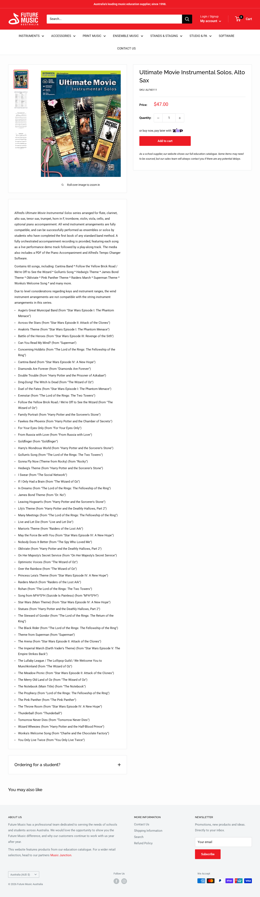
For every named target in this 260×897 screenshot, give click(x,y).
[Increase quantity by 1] (180, 118)
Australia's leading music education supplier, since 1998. (130, 4)
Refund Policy (143, 843)
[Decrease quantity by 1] (158, 118)
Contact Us (141, 824)
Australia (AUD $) (20, 874)
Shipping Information (148, 830)
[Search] (187, 19)
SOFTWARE (226, 36)
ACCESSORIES (61, 36)
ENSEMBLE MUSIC (126, 36)
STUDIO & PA (198, 36)
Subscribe (207, 854)
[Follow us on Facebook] (116, 881)
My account (209, 21)
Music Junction (60, 855)
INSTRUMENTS (29, 36)
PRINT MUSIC (92, 36)
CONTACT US (126, 48)
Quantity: (145, 118)
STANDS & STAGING (164, 36)
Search (138, 837)
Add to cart (165, 141)
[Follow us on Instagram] (124, 881)
